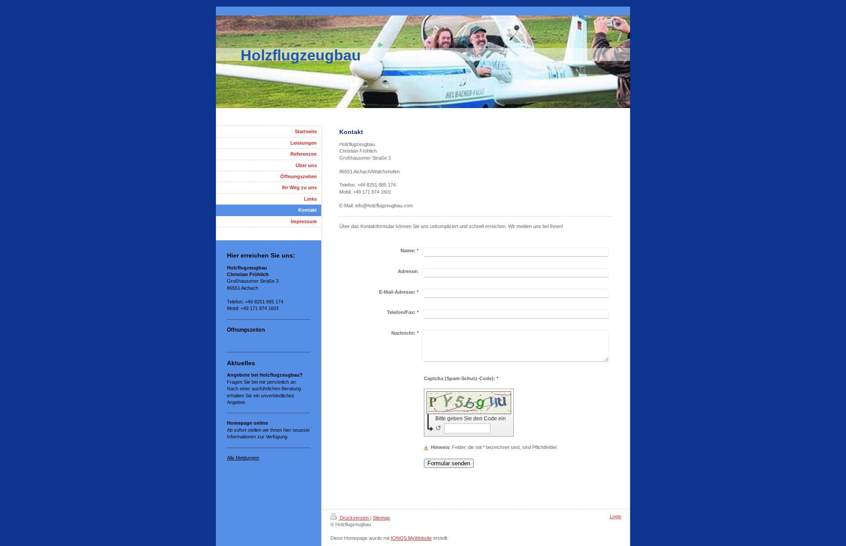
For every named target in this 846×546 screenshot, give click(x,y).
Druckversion (354, 517)
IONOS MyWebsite (411, 538)
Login (615, 516)
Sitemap (381, 517)
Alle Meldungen (243, 457)
